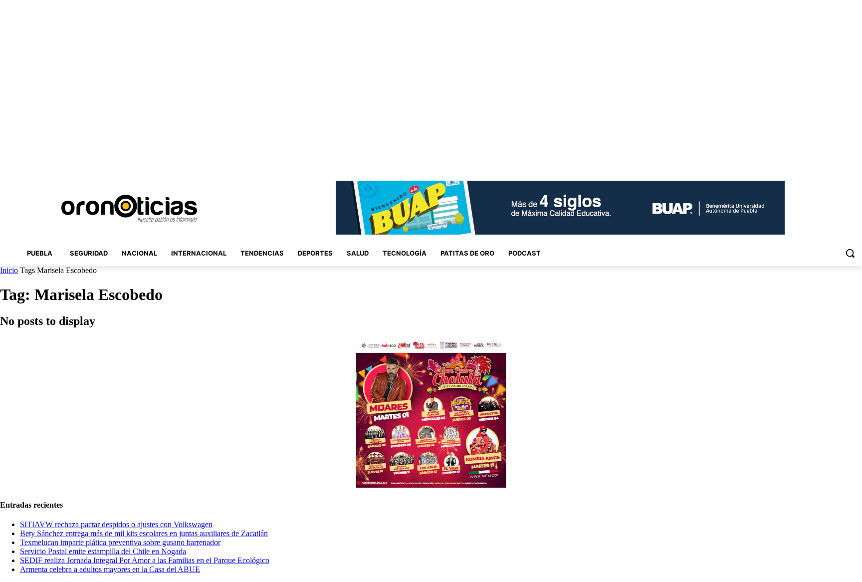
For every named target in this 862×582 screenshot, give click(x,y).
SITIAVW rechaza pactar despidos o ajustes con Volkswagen (116, 524)
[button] (850, 253)
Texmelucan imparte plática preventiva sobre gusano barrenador (120, 542)
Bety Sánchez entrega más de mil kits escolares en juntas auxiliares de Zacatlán (144, 533)
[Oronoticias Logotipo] (129, 209)
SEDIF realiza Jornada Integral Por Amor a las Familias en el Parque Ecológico (144, 560)
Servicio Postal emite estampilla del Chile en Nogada (103, 551)
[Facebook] (787, 159)
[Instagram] (801, 159)
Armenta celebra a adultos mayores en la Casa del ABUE (110, 569)
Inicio (9, 270)
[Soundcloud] (815, 159)
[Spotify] (829, 159)
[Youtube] (856, 159)
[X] (842, 159)
